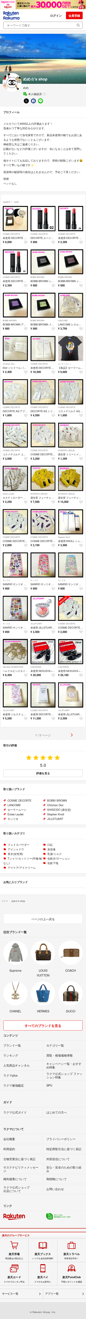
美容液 (51, 849)
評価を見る (43, 773)
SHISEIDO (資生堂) (66, 450)
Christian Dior (9, 364)
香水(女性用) (15, 854)
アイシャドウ (16, 849)
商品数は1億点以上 (14, 1256)
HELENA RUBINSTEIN (13, 667)
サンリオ (6, 580)
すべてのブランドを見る (43, 1025)
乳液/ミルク (54, 854)
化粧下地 (52, 863)
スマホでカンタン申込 (14, 1279)
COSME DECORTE (11, 234)
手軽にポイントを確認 (71, 1279)
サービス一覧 (10, 1293)
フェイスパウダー (18, 845)
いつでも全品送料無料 (42, 1256)
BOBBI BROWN (37, 277)
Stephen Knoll (64, 537)
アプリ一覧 (52, 1293)
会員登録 (74, 15)
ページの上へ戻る (43, 919)
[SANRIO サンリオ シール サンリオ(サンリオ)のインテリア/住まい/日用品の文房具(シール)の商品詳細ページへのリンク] (15, 608)
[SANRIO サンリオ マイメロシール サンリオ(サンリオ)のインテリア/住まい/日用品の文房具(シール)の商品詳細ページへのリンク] (43, 565)
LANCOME (63, 320)
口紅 (50, 845)
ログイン (56, 15)
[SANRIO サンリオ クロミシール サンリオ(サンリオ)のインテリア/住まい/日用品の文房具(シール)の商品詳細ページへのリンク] (15, 565)
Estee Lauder (8, 493)
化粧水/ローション (58, 858)
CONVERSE (35, 667)
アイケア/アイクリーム (22, 868)
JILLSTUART (36, 623)
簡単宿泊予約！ (71, 1256)
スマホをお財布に (42, 1279)
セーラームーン (64, 364)
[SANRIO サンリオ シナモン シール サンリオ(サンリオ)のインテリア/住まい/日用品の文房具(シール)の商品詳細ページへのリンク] (70, 565)
